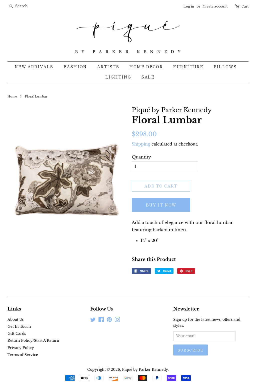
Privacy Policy (21, 348)
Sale (147, 77)
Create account (215, 6)
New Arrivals (33, 67)
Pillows (225, 67)
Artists (108, 67)
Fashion (75, 67)
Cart (245, 6)
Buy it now (161, 205)
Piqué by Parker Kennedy (145, 369)
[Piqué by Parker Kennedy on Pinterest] (109, 320)
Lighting (118, 77)
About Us (16, 319)
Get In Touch (19, 326)
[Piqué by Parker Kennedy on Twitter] (93, 320)
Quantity (141, 157)
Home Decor (146, 67)
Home (12, 96)
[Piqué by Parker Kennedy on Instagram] (117, 320)
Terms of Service (23, 354)
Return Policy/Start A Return (33, 340)
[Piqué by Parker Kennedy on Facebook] (101, 320)
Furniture (188, 67)
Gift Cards (17, 333)
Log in (189, 6)
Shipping (141, 144)
